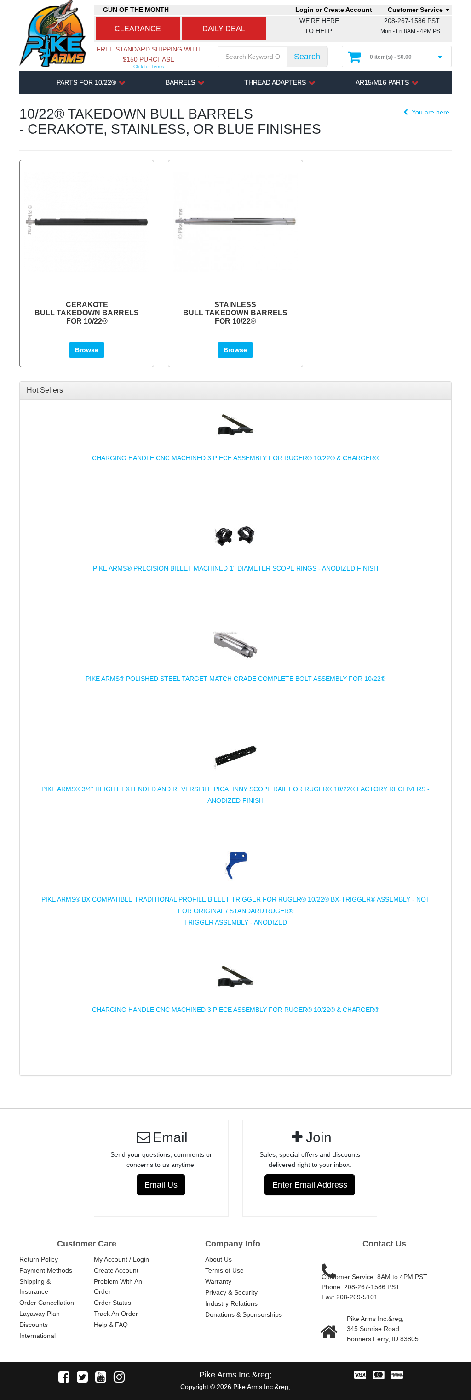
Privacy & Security (231, 1292)
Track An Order (116, 1313)
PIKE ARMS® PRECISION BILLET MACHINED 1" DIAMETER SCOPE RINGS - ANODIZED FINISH (235, 568)
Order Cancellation (46, 1302)
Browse (86, 350)
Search (307, 56)
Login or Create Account (333, 9)
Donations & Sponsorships (243, 1314)
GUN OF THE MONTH (136, 9)
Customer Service (416, 9)
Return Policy (38, 1259)
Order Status (112, 1302)
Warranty (218, 1281)
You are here (429, 112)
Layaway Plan (39, 1313)
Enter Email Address (309, 1184)
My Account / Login (121, 1259)
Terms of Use (224, 1270)
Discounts (33, 1324)
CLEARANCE (138, 29)
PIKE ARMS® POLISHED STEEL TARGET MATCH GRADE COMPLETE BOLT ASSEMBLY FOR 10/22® (235, 678)
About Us (218, 1259)
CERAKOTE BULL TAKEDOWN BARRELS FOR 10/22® (86, 313)
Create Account (116, 1270)
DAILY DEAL (223, 29)
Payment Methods (45, 1270)
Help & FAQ (111, 1324)
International (37, 1335)
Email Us (161, 1184)
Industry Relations (231, 1303)
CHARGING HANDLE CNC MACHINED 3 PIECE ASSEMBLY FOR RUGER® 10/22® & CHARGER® (235, 458)
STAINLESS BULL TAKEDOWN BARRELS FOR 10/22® (235, 313)
